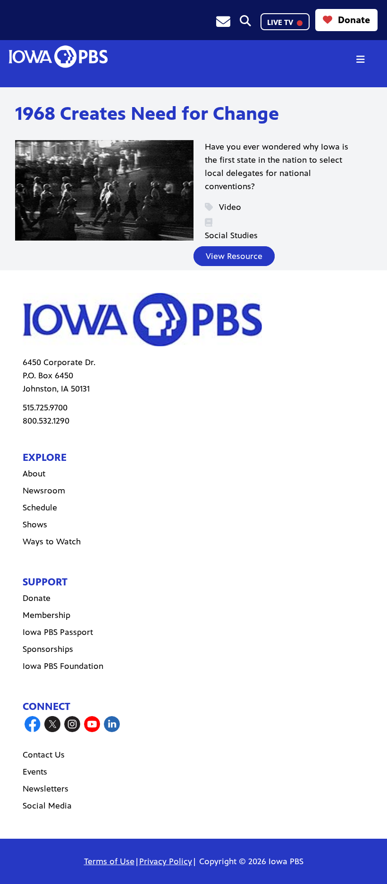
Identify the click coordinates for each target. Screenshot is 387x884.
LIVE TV (281, 22)
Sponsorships (48, 649)
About (34, 473)
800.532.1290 (46, 421)
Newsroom (44, 490)
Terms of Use (109, 861)
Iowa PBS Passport (58, 632)
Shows (35, 524)
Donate (354, 20)
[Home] (58, 56)
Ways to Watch (52, 541)
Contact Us (44, 755)
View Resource (234, 256)
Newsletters (45, 789)
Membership (46, 615)
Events (35, 772)
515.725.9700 (45, 407)
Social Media (47, 806)
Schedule (40, 507)
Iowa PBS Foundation (63, 666)
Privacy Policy (165, 861)
